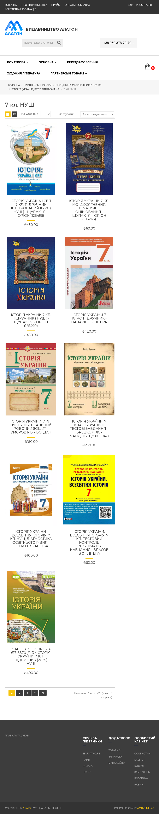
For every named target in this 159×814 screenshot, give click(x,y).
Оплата (88, 766)
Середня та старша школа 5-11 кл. (78, 85)
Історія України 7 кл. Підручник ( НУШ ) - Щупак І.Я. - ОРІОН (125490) (31, 320)
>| (43, 692)
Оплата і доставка (77, 5)
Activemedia (145, 808)
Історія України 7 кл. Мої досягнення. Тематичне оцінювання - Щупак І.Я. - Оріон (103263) (89, 210)
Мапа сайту (116, 762)
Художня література (23, 73)
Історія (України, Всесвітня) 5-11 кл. (35, 89)
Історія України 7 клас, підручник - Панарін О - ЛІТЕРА (89, 318)
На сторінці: (29, 113)
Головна (11, 5)
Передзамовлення (82, 62)
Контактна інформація (20, 9)
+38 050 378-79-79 (117, 43)
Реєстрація (144, 5)
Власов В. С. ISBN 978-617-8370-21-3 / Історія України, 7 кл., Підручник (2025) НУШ (31, 656)
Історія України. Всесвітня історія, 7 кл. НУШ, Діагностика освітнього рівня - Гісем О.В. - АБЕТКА (31, 539)
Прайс (55, 5)
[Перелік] (14, 114)
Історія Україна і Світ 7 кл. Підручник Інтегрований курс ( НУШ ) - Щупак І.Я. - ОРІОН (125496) (31, 208)
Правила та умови (17, 735)
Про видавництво (34, 5)
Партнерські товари (67, 73)
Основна (46, 62)
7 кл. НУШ (70, 89)
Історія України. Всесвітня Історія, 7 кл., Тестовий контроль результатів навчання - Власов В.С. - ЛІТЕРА (89, 542)
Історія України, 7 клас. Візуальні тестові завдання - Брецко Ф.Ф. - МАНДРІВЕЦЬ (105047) (89, 428)
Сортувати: (66, 114)
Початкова (16, 62)
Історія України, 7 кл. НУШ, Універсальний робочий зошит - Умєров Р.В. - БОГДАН (31, 426)
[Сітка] (8, 114)
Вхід (130, 5)
